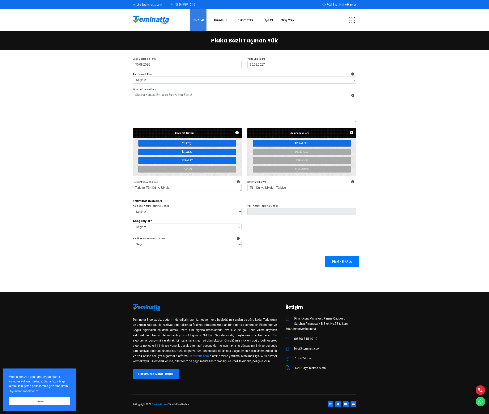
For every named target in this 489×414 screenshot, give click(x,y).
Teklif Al (198, 20)
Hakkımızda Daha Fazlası (155, 374)
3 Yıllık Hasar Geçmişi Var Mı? (149, 238)
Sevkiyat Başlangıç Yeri (145, 182)
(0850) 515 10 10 (185, 4)
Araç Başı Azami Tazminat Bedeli (151, 205)
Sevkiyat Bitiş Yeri (256, 182)
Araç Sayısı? (142, 221)
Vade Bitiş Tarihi (256, 58)
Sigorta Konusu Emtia (144, 89)
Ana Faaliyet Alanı (142, 74)
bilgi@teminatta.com (149, 4)
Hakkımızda (244, 20)
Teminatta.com (199, 356)
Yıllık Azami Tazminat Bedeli (262, 205)
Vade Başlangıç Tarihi (144, 58)
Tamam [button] (39, 401)
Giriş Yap (287, 20)
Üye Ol (268, 20)
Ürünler (219, 20)
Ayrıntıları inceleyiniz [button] (24, 391)
